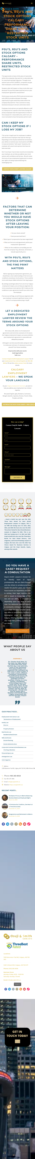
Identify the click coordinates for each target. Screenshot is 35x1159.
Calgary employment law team (16, 386)
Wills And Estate (6, 738)
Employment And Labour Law (10, 717)
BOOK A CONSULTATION (17, 631)
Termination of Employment (12, 719)
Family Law (5, 722)
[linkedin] (7, 824)
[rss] (20, 824)
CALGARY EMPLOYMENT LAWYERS (14, 373)
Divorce (5, 725)
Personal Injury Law (7, 753)
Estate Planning (8, 740)
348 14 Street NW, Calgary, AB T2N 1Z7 (16, 965)
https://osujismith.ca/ (16, 785)
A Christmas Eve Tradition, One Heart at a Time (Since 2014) (21, 805)
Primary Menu (31, 3)
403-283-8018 (15, 776)
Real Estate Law (6, 732)
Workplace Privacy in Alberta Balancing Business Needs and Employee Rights (20, 797)
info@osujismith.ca (14, 782)
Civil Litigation (6, 760)
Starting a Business (9, 750)
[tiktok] (28, 824)
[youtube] (24, 824)
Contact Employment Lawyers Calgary (17, 169)
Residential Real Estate (10, 734)
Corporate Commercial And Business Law (14, 747)
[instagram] (16, 824)
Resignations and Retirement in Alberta (20, 814)
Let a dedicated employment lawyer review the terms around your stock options (17, 318)
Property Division (8, 729)
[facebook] (3, 824)
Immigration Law (7, 756)
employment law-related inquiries (15, 361)
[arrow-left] (1, 679)
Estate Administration (10, 744)
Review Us (17, 984)
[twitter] (11, 824)
